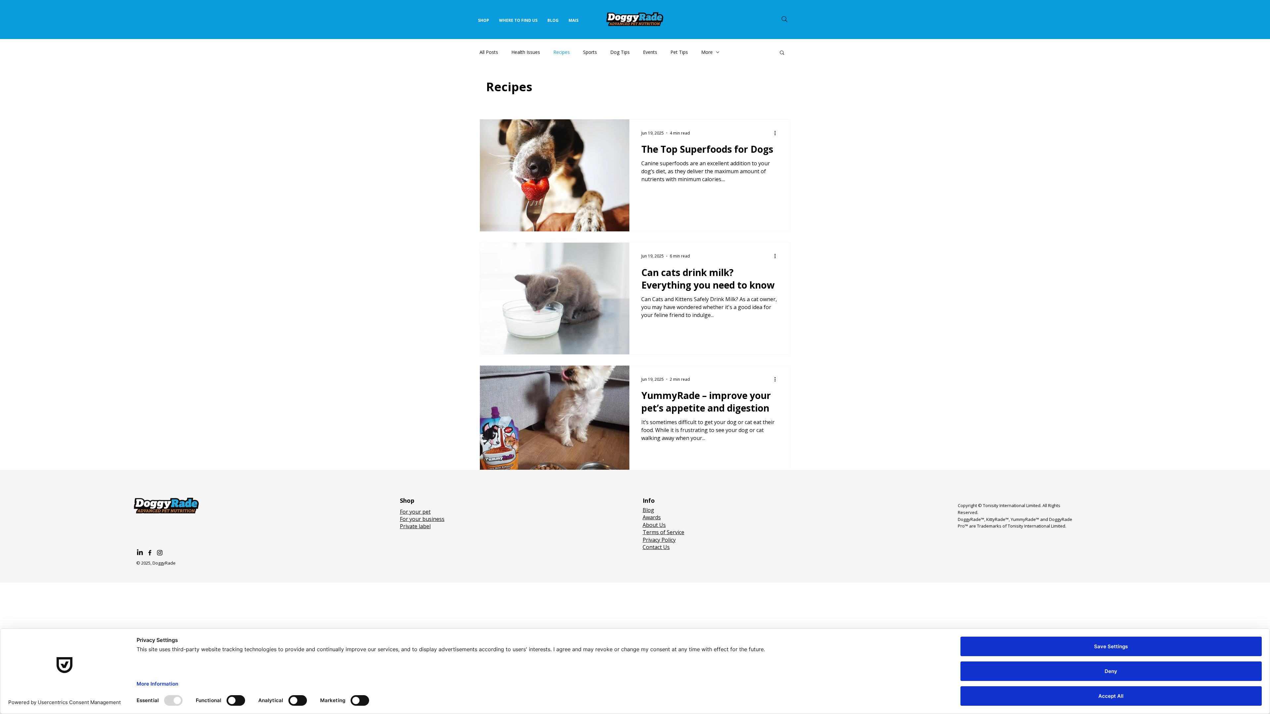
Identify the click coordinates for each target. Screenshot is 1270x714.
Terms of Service (663, 532)
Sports (590, 52)
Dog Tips (620, 52)
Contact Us (656, 547)
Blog (648, 510)
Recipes (561, 52)
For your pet (415, 511)
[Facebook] (149, 552)
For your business (422, 519)
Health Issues (525, 52)
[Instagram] (159, 552)
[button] (782, 53)
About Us (654, 525)
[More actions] (777, 133)
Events (650, 52)
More (707, 52)
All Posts (489, 52)
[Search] (784, 19)
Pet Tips (679, 52)
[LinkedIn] (140, 552)
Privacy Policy (659, 539)
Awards (652, 517)
